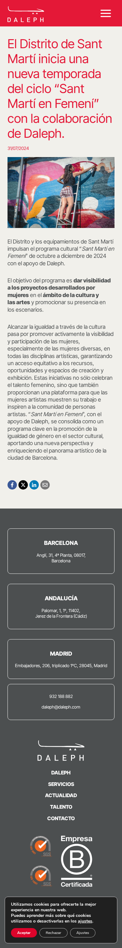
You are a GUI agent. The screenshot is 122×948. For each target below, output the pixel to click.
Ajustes (82, 932)
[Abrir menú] (105, 13)
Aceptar (24, 932)
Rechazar (53, 932)
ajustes (85, 921)
